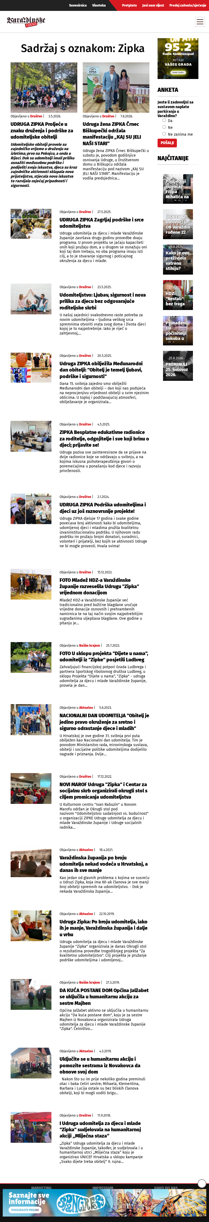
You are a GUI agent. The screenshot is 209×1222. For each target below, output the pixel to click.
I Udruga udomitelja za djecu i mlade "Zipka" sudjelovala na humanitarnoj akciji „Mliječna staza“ (100, 1129)
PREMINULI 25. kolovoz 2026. (177, 369)
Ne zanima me (180, 134)
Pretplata (129, 5)
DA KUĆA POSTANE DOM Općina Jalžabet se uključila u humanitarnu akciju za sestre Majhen (104, 996)
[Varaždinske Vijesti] (26, 21)
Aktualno (86, 708)
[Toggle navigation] (200, 22)
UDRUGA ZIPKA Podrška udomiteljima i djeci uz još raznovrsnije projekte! (103, 508)
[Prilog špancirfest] (104, 1202)
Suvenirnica (78, 5)
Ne (170, 127)
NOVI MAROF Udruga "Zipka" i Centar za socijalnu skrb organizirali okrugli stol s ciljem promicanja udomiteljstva (103, 791)
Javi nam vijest (153, 5)
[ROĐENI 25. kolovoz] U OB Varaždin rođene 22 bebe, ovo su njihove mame (178, 225)
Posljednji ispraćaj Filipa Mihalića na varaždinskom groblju (180, 189)
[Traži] (150, 21)
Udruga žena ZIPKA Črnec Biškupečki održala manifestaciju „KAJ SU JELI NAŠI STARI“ (112, 133)
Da (170, 120)
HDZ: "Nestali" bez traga (175, 298)
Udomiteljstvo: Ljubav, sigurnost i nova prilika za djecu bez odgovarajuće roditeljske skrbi (103, 301)
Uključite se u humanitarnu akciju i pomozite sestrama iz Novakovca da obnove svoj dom (100, 1065)
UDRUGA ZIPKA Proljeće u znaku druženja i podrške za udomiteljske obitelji (42, 130)
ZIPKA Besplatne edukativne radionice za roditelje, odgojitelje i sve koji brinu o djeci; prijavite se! (104, 438)
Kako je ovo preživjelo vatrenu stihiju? (177, 260)
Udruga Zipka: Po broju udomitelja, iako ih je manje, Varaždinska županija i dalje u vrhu (103, 928)
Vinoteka (99, 5)
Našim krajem (89, 646)
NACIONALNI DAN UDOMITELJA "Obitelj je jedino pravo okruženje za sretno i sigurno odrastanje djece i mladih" (104, 722)
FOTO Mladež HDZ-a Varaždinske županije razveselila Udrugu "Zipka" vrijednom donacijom (99, 586)
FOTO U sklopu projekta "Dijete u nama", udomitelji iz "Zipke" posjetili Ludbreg (104, 656)
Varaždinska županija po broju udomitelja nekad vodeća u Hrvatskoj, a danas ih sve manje (104, 864)
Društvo (36, 116)
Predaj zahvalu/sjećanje (188, 5)
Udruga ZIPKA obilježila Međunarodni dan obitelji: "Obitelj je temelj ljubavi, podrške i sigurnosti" (101, 370)
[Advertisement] (178, 475)
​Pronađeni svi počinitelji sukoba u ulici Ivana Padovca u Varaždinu (176, 331)
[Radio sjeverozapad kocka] (178, 58)
